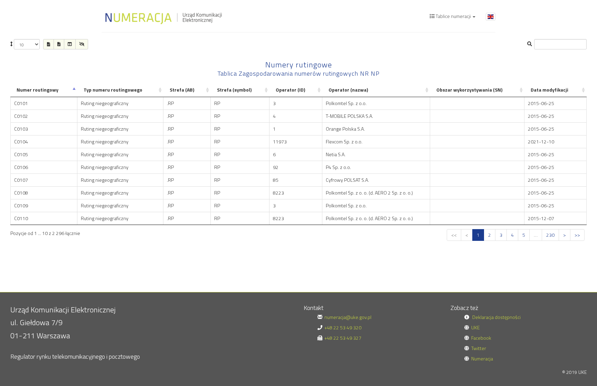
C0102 (21, 116)
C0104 (21, 141)
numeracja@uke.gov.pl (347, 317)
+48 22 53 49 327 (342, 337)
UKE (475, 327)
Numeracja (482, 358)
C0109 (21, 205)
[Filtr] (81, 44)
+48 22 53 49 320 (342, 327)
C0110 (21, 218)
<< (454, 234)
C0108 (21, 192)
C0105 (21, 154)
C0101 (21, 103)
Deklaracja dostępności (496, 317)
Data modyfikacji (549, 89)
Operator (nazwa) (348, 89)
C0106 (21, 167)
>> (577, 234)
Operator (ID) (290, 89)
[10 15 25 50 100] (25, 44)
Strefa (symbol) (234, 89)
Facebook (481, 337)
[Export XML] (59, 44)
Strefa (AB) (182, 89)
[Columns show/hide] (70, 44)
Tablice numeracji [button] (453, 16)
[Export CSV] (48, 44)
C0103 (21, 128)
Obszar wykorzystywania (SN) (469, 89)
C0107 (21, 179)
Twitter (478, 348)
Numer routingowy (37, 89)
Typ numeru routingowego (113, 89)
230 (550, 234)
